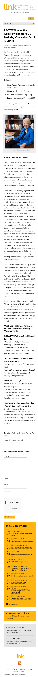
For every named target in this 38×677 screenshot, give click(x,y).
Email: (6, 484)
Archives (15, 671)
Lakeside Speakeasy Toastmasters (21, 598)
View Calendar (13, 604)
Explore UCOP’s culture (17, 613)
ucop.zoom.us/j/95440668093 (24, 98)
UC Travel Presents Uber (18, 582)
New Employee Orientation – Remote (22, 576)
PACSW (22, 433)
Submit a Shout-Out (13, 639)
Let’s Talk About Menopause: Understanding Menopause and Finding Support (20, 590)
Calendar (14, 669)
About (22, 671)
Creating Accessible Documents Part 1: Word (22, 555)
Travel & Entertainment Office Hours (22, 541)
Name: (6, 478)
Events (5, 47)
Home (7, 669)
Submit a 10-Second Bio (15, 628)
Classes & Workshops (26, 669)
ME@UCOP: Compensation (19, 562)
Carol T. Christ (13, 433)
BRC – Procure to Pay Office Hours (21, 547)
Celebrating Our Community (24, 45)
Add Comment (12, 47)
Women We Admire (13, 64)
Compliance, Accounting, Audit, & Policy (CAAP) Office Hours (21, 569)
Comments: (7, 456)
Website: (7, 491)
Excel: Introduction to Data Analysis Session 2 (21, 534)
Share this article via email (13, 440)
